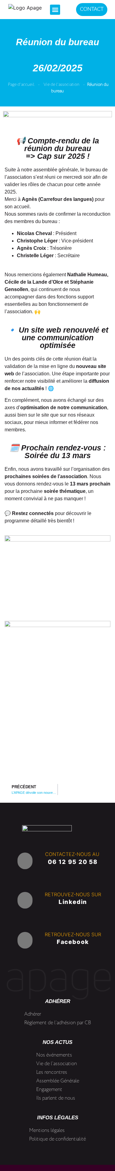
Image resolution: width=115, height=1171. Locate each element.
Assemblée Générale (57, 1081)
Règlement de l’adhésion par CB (57, 1022)
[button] (55, 10)
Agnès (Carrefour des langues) (58, 199)
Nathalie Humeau (87, 274)
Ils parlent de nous (55, 1098)
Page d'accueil (21, 85)
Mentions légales (47, 1130)
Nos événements (54, 1055)
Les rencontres (51, 1072)
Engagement (49, 1089)
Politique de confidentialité (57, 1139)
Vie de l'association (61, 85)
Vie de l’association (56, 1063)
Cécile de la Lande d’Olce (34, 282)
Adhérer (32, 1014)
